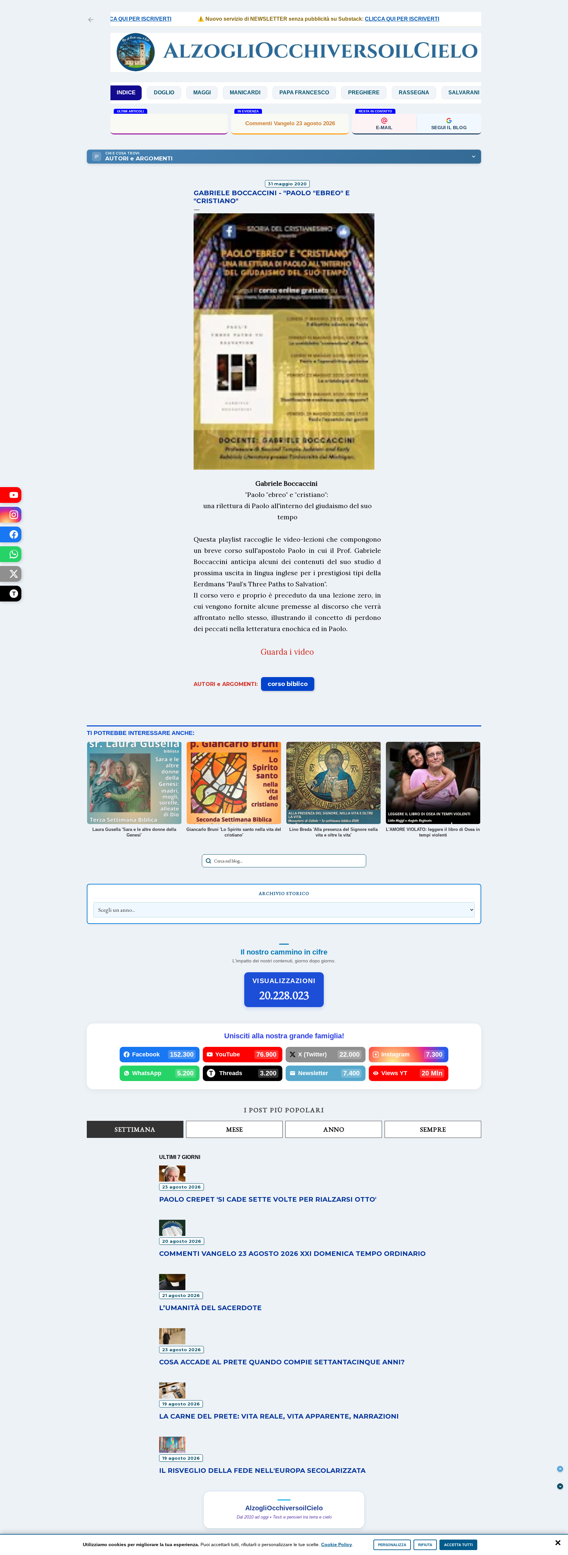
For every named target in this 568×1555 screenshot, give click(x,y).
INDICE (126, 92)
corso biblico (288, 684)
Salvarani (422, 92)
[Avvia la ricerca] (208, 861)
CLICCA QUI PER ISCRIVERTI (371, 19)
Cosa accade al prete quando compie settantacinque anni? (169, 123)
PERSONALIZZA (392, 1545)
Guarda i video (287, 652)
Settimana (135, 1129)
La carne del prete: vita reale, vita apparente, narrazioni (279, 1416)
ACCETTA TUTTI (458, 1545)
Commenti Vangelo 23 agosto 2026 (290, 123)
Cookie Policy (336, 1544)
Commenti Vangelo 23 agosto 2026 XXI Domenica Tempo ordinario (292, 1254)
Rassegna (373, 92)
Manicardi (204, 92)
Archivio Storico (284, 893)
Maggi (161, 92)
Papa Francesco (263, 92)
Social (467, 92)
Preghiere (323, 92)
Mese (234, 1129)
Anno (333, 1129)
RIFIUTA (425, 1545)
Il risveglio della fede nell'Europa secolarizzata (262, 1470)
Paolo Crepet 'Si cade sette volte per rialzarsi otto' (267, 1199)
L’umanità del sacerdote (210, 1308)
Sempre (433, 1129)
